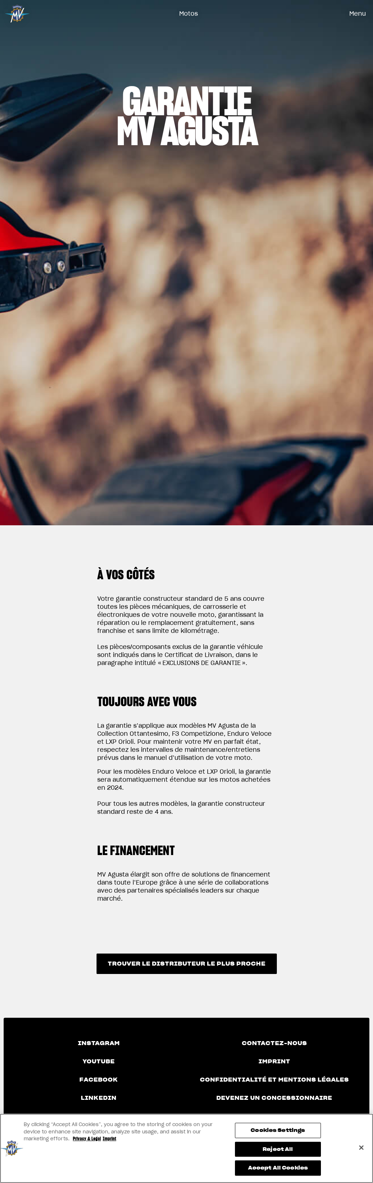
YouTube (99, 1061)
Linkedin (99, 1098)
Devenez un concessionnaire (274, 1098)
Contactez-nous (274, 1043)
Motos (188, 13)
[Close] (361, 1148)
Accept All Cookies (278, 1168)
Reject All (278, 1149)
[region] (186, 1148)
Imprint (274, 1061)
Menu (357, 13)
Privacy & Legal (87, 1139)
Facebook (98, 1079)
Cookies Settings (278, 1130)
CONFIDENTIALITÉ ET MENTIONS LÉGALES (274, 1079)
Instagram (99, 1043)
